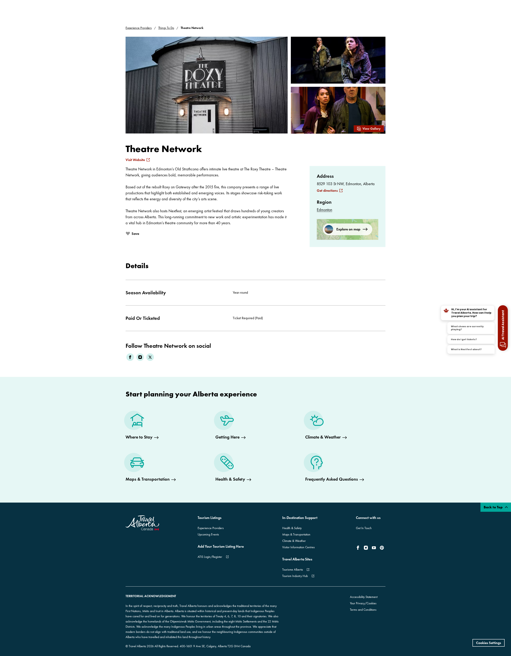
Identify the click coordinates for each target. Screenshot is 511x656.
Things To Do (166, 28)
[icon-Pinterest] (381, 547)
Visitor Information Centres (298, 547)
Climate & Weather (294, 541)
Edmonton (324, 209)
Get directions (327, 190)
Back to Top (493, 507)
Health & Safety (292, 528)
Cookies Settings (488, 642)
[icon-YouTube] (373, 547)
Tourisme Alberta (292, 569)
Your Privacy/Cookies (363, 603)
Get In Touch (364, 528)
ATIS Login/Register (210, 557)
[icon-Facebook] (358, 547)
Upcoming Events (208, 534)
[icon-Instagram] (365, 547)
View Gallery (371, 128)
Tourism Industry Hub (295, 576)
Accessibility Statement (363, 597)
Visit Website (135, 160)
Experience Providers (139, 28)
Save (135, 233)
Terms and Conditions (363, 610)
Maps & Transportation (296, 534)
